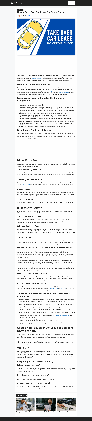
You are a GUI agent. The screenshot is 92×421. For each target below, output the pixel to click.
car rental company (25, 135)
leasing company (52, 91)
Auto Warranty (63, 3)
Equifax (56, 288)
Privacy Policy (72, 418)
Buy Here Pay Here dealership (62, 315)
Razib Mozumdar (25, 15)
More (77, 3)
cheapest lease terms (64, 92)
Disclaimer (66, 418)
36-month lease (26, 184)
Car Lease (71, 3)
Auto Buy (47, 3)
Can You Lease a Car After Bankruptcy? (45, 411)
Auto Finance (55, 3)
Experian (51, 288)
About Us (60, 418)
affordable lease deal (36, 78)
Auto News (40, 3)
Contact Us (78, 418)
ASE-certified (28, 314)
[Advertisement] (46, 65)
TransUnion (63, 288)
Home (34, 3)
